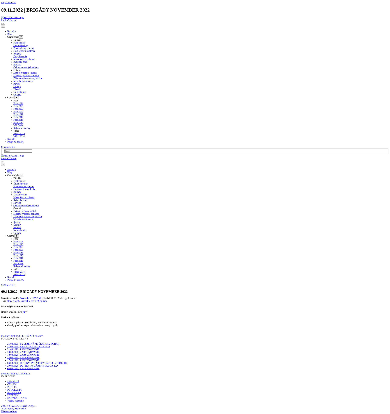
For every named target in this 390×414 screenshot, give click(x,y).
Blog (9, 34)
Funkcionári (19, 42)
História (17, 89)
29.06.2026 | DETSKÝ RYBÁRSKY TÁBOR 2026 (32, 365)
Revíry (16, 83)
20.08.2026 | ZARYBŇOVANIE (23, 352)
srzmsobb (25, 301)
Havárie (17, 64)
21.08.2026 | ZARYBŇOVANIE (23, 349)
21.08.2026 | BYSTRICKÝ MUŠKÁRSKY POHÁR (33, 344)
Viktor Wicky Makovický (13, 408)
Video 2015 (19, 133)
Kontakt (11, 139)
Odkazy (17, 94)
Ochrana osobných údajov (26, 67)
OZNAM (11, 384)
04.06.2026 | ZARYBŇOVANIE (23, 368)
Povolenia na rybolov (23, 48)
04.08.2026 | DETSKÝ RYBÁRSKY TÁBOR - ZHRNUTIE (37, 363)
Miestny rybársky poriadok (26, 75)
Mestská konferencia (23, 81)
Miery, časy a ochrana (23, 59)
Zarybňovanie (20, 56)
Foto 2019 (18, 114)
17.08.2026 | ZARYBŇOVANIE (23, 360)
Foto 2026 (18, 103)
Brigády (17, 53)
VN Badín (18, 125)
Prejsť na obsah (8, 2)
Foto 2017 (18, 117)
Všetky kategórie (15, 400)
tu (24, 312)
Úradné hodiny (20, 45)
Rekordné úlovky (21, 128)
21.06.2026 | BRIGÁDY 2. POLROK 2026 (28, 346)
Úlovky (17, 86)
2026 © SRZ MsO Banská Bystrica (18, 406)
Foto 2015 (18, 122)
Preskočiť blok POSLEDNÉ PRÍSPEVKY (22, 336)
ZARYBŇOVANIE (17, 398)
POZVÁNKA (14, 392)
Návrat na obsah (9, 411)
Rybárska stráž (20, 62)
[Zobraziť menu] (2, 23)
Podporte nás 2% (15, 141)
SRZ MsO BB (8, 147)
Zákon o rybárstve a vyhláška (27, 78)
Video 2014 (19, 136)
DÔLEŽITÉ (13, 381)
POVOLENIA (14, 389)
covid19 (35, 301)
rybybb (15, 301)
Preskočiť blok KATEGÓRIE (15, 373)
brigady (43, 301)
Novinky (11, 31)
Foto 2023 (18, 109)
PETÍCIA (12, 387)
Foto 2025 (18, 106)
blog (9, 301)
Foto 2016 (18, 119)
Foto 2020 (18, 111)
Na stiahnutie (19, 92)
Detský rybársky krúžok (25, 72)
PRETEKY (13, 395)
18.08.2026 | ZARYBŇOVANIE (23, 354)
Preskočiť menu (8, 20)
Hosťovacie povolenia (24, 51)
